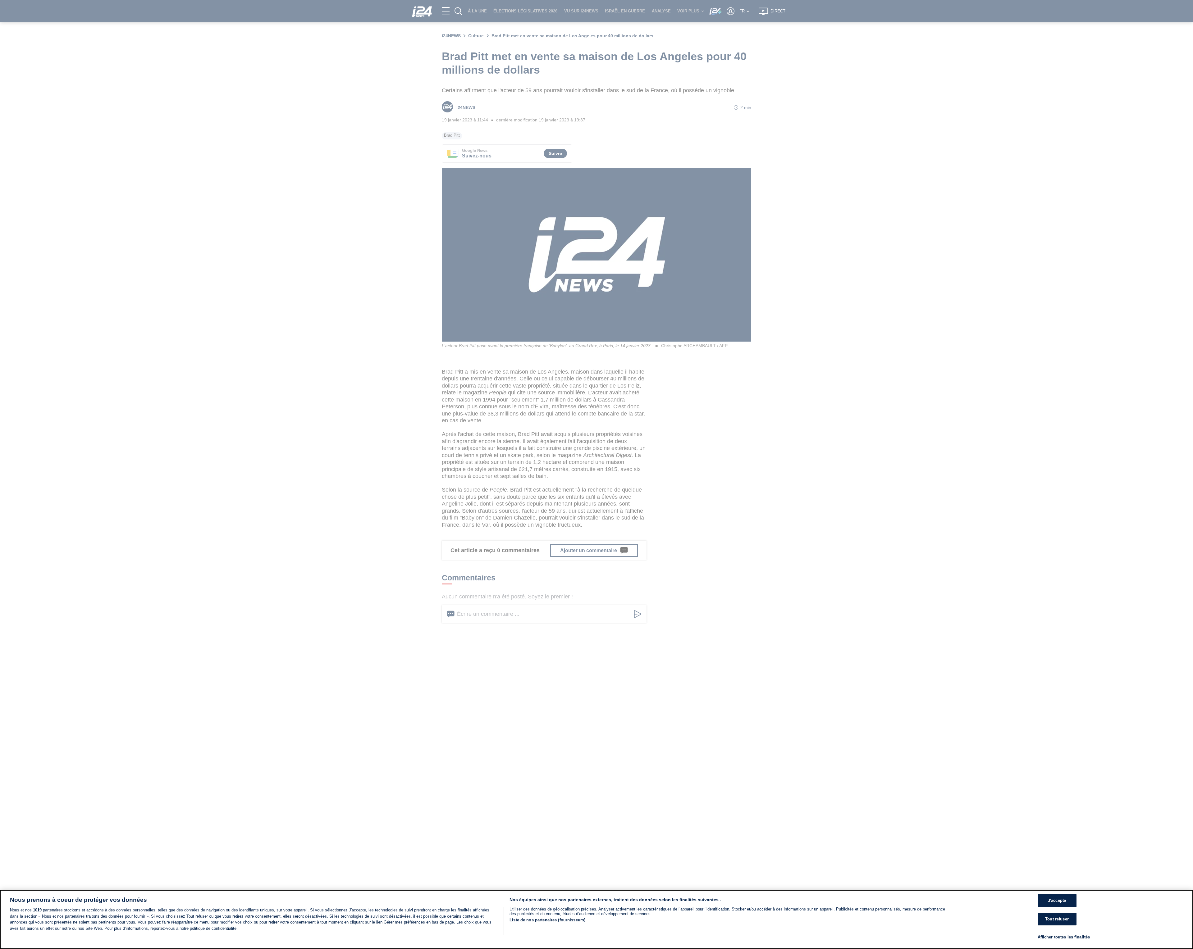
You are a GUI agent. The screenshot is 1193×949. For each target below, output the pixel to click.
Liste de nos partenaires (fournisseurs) (547, 920)
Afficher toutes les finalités (1064, 937)
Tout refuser (1057, 919)
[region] (596, 919)
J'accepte (1057, 900)
